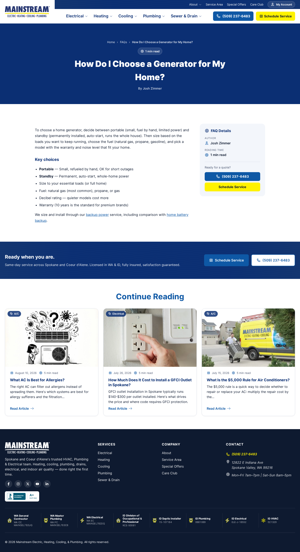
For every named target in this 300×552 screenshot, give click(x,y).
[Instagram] (18, 484)
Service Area (214, 4)
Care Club (256, 4)
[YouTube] (37, 484)
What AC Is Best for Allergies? (37, 380)
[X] (27, 484)
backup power (97, 215)
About (193, 4)
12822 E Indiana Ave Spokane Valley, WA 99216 (252, 465)
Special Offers (236, 4)
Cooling (125, 15)
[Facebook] (8, 484)
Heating (101, 15)
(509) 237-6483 (236, 16)
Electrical (75, 15)
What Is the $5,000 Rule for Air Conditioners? (248, 380)
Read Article (19, 408)
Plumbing (152, 15)
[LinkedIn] (47, 484)
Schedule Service (277, 16)
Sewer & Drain (184, 15)
